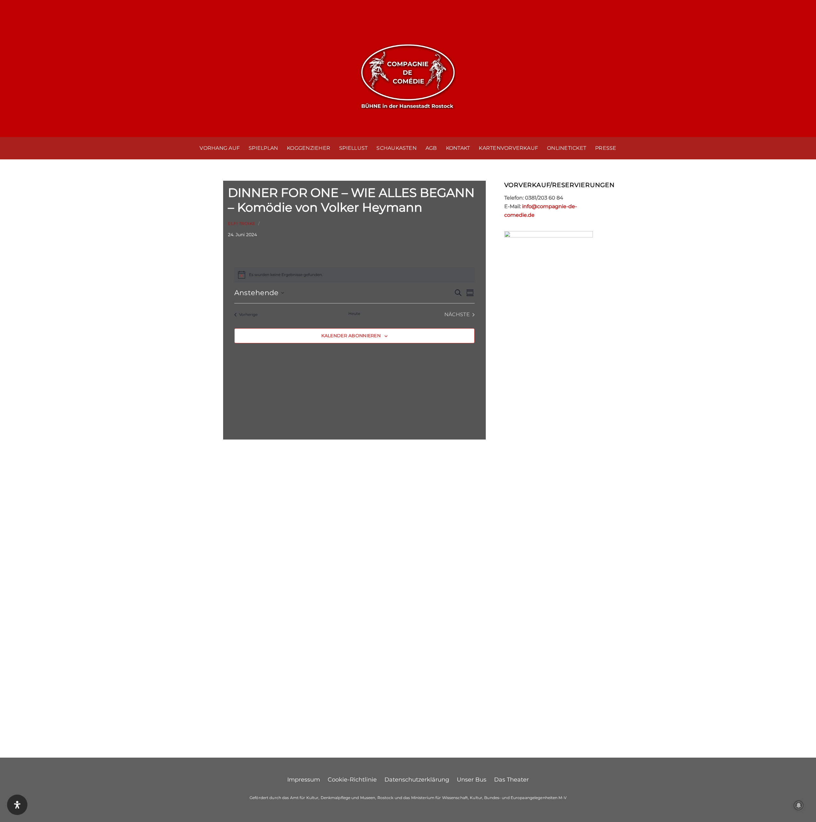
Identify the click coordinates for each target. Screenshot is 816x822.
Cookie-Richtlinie (352, 779)
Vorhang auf (220, 148)
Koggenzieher (308, 148)
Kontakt (458, 148)
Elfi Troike (242, 223)
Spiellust (353, 148)
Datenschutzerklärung (416, 779)
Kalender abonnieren (351, 335)
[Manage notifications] (799, 805)
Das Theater (511, 779)
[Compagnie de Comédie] (408, 75)
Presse (605, 148)
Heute (354, 313)
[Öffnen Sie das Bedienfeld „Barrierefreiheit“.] (17, 805)
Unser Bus (471, 779)
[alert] (354, 274)
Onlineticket (566, 148)
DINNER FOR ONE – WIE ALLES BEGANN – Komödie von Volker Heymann (351, 200)
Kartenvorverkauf (508, 148)
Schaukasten (396, 148)
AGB (431, 148)
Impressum (303, 779)
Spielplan (263, 148)
